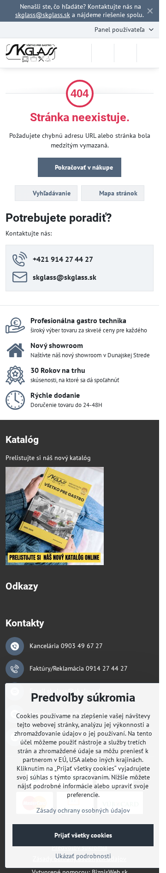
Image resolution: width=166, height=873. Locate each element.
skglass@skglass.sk (42, 15)
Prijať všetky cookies (83, 835)
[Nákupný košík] (125, 53)
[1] (55, 563)
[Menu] (148, 53)
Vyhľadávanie (51, 193)
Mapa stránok (117, 193)
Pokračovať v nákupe (83, 167)
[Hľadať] (103, 53)
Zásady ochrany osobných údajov (83, 810)
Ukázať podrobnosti (83, 856)
